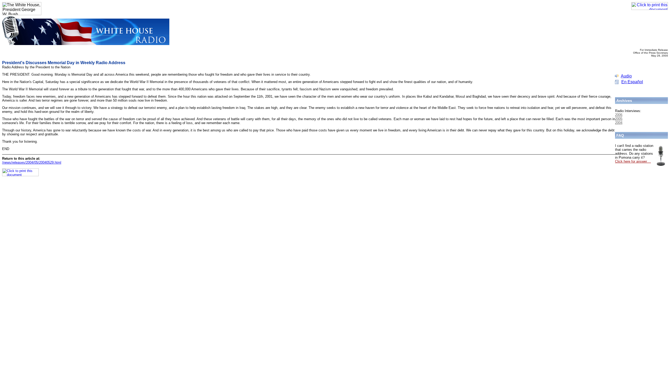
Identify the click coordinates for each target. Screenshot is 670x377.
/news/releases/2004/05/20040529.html (31, 162)
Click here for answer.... (633, 161)
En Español (632, 82)
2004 (618, 123)
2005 (618, 119)
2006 (618, 115)
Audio (626, 76)
